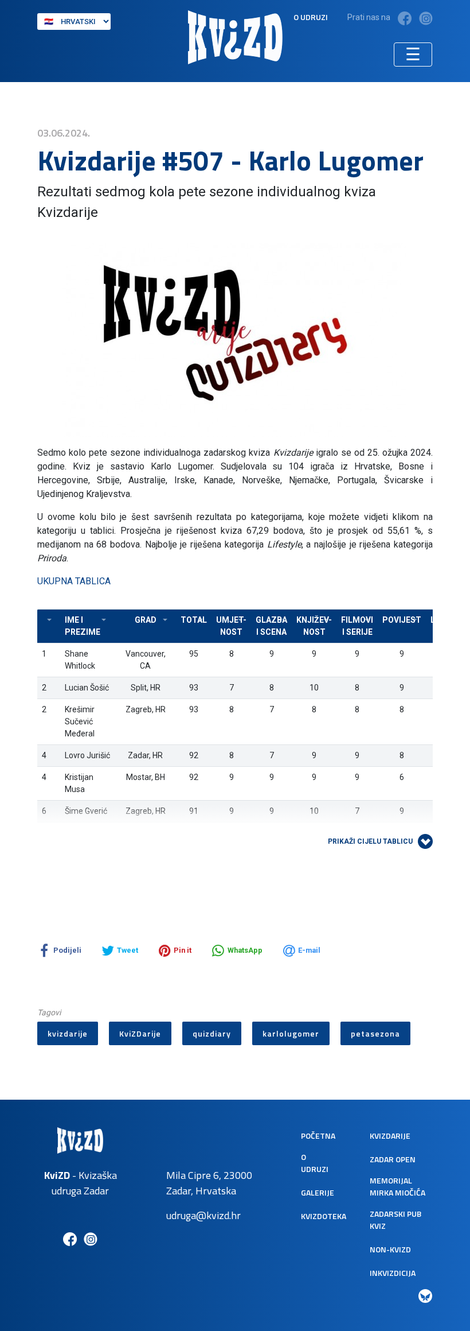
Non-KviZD (390, 1249)
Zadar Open (393, 1159)
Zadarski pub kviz (395, 1220)
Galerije (317, 1192)
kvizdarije (68, 1033)
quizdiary (212, 1033)
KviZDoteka (323, 1216)
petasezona (375, 1033)
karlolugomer (291, 1033)
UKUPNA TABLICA (74, 581)
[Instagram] (426, 18)
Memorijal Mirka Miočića (397, 1186)
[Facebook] (405, 18)
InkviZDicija (393, 1273)
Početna (318, 1136)
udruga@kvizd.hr (203, 1215)
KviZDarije (140, 1033)
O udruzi (310, 17)
